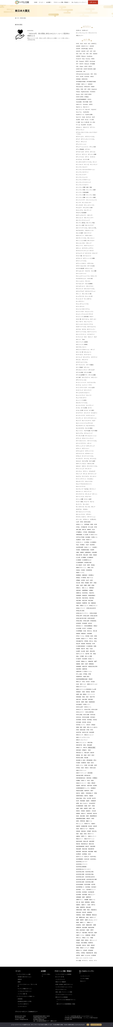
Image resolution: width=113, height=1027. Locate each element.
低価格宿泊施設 (85, 549)
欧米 (93, 755)
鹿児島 (78, 955)
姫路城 (78, 633)
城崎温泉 (93, 603)
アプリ (87, 151)
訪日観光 (85, 892)
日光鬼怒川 (79, 704)
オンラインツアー (89, 217)
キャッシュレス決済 (81, 240)
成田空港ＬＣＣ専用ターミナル (84, 671)
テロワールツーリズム (82, 362)
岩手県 (87, 653)
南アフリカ (90, 577)
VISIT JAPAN (88, 94)
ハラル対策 (84, 407)
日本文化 (79, 717)
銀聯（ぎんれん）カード (91, 920)
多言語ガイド (80, 625)
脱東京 (93, 823)
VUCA (89, 99)
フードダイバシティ (81, 440)
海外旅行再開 (80, 775)
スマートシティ (91, 329)
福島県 (86, 808)
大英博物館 (79, 631)
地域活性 (85, 595)
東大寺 (85, 747)
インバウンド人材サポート (23, 1003)
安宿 (92, 636)
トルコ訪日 (92, 387)
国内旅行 (92, 587)
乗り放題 (79, 529)
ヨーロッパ (93, 489)
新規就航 (79, 696)
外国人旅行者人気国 (81, 618)
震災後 (93, 935)
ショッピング (80, 298)
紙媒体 (78, 813)
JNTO (90, 66)
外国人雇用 (86, 620)
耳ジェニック (80, 823)
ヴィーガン (79, 519)
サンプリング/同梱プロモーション (25, 988)
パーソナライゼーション (91, 418)
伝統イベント (88, 547)
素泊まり (84, 813)
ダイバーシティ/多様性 (82, 342)
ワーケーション (92, 516)
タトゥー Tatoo (81, 339)
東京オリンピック (89, 734)
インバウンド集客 (91, 197)
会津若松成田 (80, 547)
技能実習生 (79, 676)
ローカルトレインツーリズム (84, 511)
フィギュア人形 (80, 435)
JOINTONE (79, 71)
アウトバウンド (80, 129)
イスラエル (79, 159)
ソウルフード (91, 334)
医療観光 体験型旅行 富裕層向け (85, 575)
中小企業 (91, 527)
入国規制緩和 (80, 562)
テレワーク (85, 359)
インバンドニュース (92, 200)
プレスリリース (93, 32)
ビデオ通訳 (94, 430)
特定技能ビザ (90, 793)
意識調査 (79, 666)
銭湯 (78, 922)
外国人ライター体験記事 (61, 981)
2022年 (78, 51)
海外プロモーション (81, 770)
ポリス (84, 466)
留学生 (86, 795)
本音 (92, 729)
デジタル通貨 (92, 375)
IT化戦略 (93, 63)
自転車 (95, 826)
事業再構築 (79, 534)
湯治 (89, 783)
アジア (78, 139)
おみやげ (94, 109)
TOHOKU (93, 91)
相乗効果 (93, 800)
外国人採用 (86, 615)
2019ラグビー (85, 46)
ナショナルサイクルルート (83, 392)
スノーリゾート (88, 321)
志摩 (86, 664)
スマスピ (79, 329)
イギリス (93, 156)
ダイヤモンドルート (81, 347)
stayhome (94, 89)
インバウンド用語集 (84, 978)
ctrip (84, 58)
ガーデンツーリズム (81, 238)
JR (84, 71)
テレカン (79, 359)
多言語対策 (20, 998)
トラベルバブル (92, 382)
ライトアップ (88, 491)
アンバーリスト (80, 156)
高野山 (78, 952)
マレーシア (79, 473)
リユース (87, 501)
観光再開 (92, 841)
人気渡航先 (93, 542)
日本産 (84, 719)
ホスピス (79, 461)
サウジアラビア (80, 291)
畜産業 (91, 795)
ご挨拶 (78, 122)
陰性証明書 (91, 927)
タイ (86, 337)
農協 (78, 907)
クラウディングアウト (88, 248)
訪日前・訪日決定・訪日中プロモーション (64, 984)
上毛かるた (93, 519)
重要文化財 (82, 917)
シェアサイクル (80, 296)
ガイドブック (88, 233)
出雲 (85, 565)
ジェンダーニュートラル (83, 303)
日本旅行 (93, 717)
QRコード (84, 84)
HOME (35, 2)
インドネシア (80, 164)
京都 (84, 539)
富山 (96, 641)
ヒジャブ (79, 420)
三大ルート (86, 519)
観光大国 (91, 843)
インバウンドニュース (82, 32)
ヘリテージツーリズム (88, 456)
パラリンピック (91, 415)
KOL (96, 74)
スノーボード (80, 321)
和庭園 (87, 582)
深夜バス (84, 780)
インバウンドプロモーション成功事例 (63, 974)
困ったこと (85, 587)
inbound (87, 63)
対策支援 (89, 643)
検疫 (85, 755)
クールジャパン (87, 255)
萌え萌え (95, 831)
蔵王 (78, 833)
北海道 (83, 570)
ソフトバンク (80, 337)
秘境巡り (89, 811)
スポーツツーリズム (81, 326)
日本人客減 (79, 714)
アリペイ (85, 154)
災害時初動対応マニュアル (83, 788)
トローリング (80, 390)
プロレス (79, 456)
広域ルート (91, 658)
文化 (84, 681)
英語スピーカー (84, 828)
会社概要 (43, 971)
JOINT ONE (79, 69)
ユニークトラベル (81, 486)
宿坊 (96, 638)
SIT (86, 89)
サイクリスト (90, 286)
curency (88, 58)
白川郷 (89, 798)
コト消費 (94, 271)
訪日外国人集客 (80, 882)
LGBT (82, 76)
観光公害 (86, 841)
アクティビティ (80, 136)
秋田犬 (78, 811)
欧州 (89, 755)
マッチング (88, 468)
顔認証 (78, 942)
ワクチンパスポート (81, 516)
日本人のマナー (80, 712)
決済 (92, 762)
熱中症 (78, 793)
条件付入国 (85, 732)
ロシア (93, 506)
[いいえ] (111, 1024)
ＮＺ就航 (79, 960)
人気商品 (87, 542)
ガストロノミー (80, 235)
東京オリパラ (80, 734)
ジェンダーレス (80, 306)
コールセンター (80, 283)
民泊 (95, 760)
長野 (84, 925)
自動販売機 (84, 826)
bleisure (84, 56)
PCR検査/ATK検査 (81, 81)
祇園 (86, 805)
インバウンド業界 (91, 189)
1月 (89, 43)
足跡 (89, 904)
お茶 (83, 119)
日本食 (89, 722)
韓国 (83, 940)
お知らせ (79, 30)
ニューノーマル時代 (81, 400)
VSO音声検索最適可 (81, 99)
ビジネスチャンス (81, 425)
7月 (84, 53)
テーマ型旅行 (80, 367)
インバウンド (94, 164)
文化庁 (88, 681)
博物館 (78, 580)
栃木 (90, 750)
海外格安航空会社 (81, 778)
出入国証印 (79, 565)
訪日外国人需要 (89, 882)
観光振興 (79, 849)
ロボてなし (79, 509)
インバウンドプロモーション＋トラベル (64, 986)
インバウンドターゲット (83, 172)
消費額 (78, 780)
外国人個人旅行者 (91, 608)
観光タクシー (80, 838)
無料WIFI (87, 790)
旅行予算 (92, 696)
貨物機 (86, 899)
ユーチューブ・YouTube (83, 489)
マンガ (85, 473)
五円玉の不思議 (80, 537)
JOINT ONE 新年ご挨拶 (90, 69)
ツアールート (88, 354)
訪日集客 (79, 894)
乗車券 (89, 529)
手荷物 (85, 674)
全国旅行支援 (88, 562)
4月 (95, 51)
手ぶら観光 (79, 674)
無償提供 (93, 788)
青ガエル (79, 937)
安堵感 (87, 636)
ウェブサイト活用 (88, 207)
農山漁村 (89, 907)
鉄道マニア (93, 917)
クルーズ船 (79, 255)
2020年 (78, 48)
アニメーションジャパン (83, 146)
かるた (87, 119)
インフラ (79, 202)
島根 (95, 653)
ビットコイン (80, 430)
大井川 (84, 628)
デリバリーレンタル (81, 380)
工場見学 (79, 658)
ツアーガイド (80, 354)
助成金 (93, 565)
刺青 (89, 565)
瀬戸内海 (90, 785)
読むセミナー (80, 35)
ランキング (88, 494)
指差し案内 (86, 676)
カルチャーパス (89, 230)
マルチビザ (92, 471)
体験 (78, 552)
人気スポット (80, 542)
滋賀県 (78, 785)
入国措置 (79, 560)
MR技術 (79, 79)
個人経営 (86, 555)
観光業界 (79, 851)
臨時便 (78, 826)
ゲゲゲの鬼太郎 (80, 268)
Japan (81, 66)
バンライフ (87, 412)
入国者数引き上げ (87, 560)
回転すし (79, 587)
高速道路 (91, 950)
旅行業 (78, 702)
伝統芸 (78, 549)
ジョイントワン (89, 311)
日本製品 (90, 719)
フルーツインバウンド (88, 438)
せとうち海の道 (85, 122)
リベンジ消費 (80, 499)
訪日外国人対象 (89, 874)
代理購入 (83, 544)
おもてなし (79, 112)
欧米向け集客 (80, 757)
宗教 (96, 636)
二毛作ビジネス (93, 534)
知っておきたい (84, 803)
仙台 (78, 544)
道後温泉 (90, 912)
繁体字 (88, 818)
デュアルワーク (86, 377)
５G (78, 958)
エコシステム (80, 210)
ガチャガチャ (89, 235)
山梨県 (78, 651)
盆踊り (88, 800)
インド (95, 162)
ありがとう (86, 107)
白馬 (78, 800)
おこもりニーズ (80, 109)
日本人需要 (86, 714)
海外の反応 (93, 767)
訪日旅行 (94, 887)
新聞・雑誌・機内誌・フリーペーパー (86, 694)
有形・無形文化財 (81, 729)
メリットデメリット (81, 478)
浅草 (96, 765)
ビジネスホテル (91, 425)
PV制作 (78, 84)
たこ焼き (93, 122)
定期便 (78, 638)
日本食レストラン (81, 724)
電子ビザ (79, 932)
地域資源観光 (92, 595)
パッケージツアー (81, 415)
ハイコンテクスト (81, 405)
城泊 (78, 605)
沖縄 (86, 765)
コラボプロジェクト (81, 278)
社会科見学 (92, 803)
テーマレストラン (81, 364)
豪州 (84, 897)
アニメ (78, 141)
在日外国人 (85, 593)
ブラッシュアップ (81, 446)
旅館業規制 (92, 702)
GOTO (81, 63)
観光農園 (91, 851)
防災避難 (85, 927)
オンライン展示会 (81, 222)
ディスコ (87, 367)
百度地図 (83, 800)
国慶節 (91, 590)
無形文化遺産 (80, 790)
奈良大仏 (90, 631)
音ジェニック (93, 940)
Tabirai (78, 91)
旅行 (88, 696)
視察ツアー (84, 836)
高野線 (83, 952)
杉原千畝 (79, 732)
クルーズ (95, 253)
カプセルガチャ (80, 230)
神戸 (90, 805)
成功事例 (79, 669)
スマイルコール (92, 326)
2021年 (91, 48)
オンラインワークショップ (83, 220)
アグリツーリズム (90, 136)
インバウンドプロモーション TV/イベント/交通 (27, 985)
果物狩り (85, 750)
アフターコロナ (80, 151)
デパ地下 (79, 377)
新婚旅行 (79, 691)
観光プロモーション (90, 838)
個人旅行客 (79, 555)
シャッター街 (89, 296)
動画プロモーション (81, 567)
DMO (93, 58)
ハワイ (90, 407)
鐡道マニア (90, 922)
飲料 (89, 945)
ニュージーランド (81, 395)
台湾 (88, 580)
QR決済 (90, 84)
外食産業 (85, 623)
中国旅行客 (84, 527)
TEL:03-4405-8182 (19, 1017)
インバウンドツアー (81, 174)
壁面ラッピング (84, 605)
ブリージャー (86, 448)
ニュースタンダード (81, 397)
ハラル (78, 407)
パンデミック (80, 418)
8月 (88, 53)
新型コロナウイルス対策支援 (61, 997)
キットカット (91, 238)
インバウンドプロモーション (84, 179)
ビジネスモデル (80, 428)
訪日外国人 (93, 859)
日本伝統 (93, 714)
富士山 (91, 641)
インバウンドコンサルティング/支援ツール (25, 996)
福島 (82, 808)
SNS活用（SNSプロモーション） (25, 976)
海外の (87, 767)
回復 (93, 585)
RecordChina (80, 86)
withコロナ (79, 104)
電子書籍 (85, 932)
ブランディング (91, 446)
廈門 (96, 661)
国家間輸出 (85, 590)
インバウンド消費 (81, 194)
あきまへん (79, 107)
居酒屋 (78, 648)
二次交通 (86, 534)
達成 (84, 914)
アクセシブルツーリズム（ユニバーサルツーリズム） (86, 133)
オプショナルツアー (81, 215)
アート (87, 156)
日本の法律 (94, 709)
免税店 (95, 555)
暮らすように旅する (92, 727)
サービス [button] (41, 2)
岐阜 (88, 651)
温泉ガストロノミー (81, 783)
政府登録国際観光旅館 (82, 679)
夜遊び (95, 625)
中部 (96, 527)
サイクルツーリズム (90, 288)
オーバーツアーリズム (82, 228)
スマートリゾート (92, 331)
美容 (93, 818)
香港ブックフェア (85, 947)
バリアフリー (80, 412)
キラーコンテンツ (89, 245)
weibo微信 (79, 101)
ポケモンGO (91, 463)
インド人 (87, 164)
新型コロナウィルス (92, 684)
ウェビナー (79, 207)
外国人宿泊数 (93, 613)
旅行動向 (91, 699)
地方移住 (92, 598)
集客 (88, 930)
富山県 (78, 643)
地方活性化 (85, 598)
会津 (88, 544)
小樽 (94, 643)
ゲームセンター (80, 271)
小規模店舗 (89, 646)
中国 (96, 524)
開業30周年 (89, 925)
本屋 (88, 729)
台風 (91, 580)
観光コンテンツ (92, 836)
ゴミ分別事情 (89, 283)
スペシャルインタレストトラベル (85, 324)
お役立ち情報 (89, 114)
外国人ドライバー (81, 608)
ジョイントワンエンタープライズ (85, 314)
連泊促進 (79, 912)
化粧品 (78, 570)
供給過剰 (95, 552)
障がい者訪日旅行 (81, 930)
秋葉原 (83, 811)
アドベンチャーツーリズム (88, 139)
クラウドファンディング (83, 250)
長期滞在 (79, 925)
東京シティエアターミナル (83, 737)
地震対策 (85, 603)
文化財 (93, 681)
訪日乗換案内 (80, 859)
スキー (91, 316)
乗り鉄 (84, 529)
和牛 (91, 582)
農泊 (89, 909)
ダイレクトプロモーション (83, 349)
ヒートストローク (87, 420)
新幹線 (88, 691)
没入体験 (91, 765)
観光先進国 (79, 841)
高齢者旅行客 (90, 952)
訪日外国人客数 (80, 874)
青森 (92, 937)
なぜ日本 (84, 124)
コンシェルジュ (80, 281)
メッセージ (93, 476)
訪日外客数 (87, 884)
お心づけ (79, 117)
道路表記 (79, 914)
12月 (86, 43)
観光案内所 (91, 849)
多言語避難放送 (88, 625)
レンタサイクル (80, 506)
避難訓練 (89, 914)
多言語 (90, 623)
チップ (93, 349)
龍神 (83, 955)
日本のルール (80, 709)
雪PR (92, 930)
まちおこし (79, 127)
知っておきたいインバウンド (86, 971)
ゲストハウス (89, 268)
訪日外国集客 (80, 884)
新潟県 (93, 691)
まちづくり (86, 127)
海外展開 (90, 773)
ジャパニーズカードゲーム (83, 309)
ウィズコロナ (80, 205)
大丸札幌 (79, 628)
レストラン (79, 504)
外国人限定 (79, 620)
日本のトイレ (88, 707)
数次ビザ (79, 681)
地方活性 (79, 598)
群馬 (78, 821)
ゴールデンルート (81, 286)
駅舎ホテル (79, 950)
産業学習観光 (80, 795)
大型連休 (90, 628)
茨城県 (89, 831)
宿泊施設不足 (80, 641)
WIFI (91, 101)
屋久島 (83, 648)
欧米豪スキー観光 (81, 760)
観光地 (78, 843)
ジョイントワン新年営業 (83, 316)
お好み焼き (86, 112)
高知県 (85, 950)
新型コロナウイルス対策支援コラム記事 (86, 689)
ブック (89, 443)
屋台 (88, 648)
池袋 (89, 762)
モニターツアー (80, 481)
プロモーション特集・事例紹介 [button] (61, 2)
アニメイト (84, 141)
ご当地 (92, 119)
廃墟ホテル (84, 661)
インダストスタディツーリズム (84, 162)
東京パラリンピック (81, 742)
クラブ (91, 250)
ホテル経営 (92, 461)
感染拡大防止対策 (93, 666)
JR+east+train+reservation (83, 74)
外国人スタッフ (93, 605)
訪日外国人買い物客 (92, 879)
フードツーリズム (92, 440)
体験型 (82, 552)
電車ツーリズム (80, 935)
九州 (94, 529)
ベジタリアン (80, 458)
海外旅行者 (87, 775)
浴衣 (83, 767)
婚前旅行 (84, 633)
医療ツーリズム (80, 572)
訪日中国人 (93, 856)
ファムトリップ (88, 433)
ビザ (94, 420)
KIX (92, 74)
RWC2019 (87, 86)
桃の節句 (87, 752)
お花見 (78, 119)
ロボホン (86, 509)
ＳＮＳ (91, 960)
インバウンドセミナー (82, 167)
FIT (77, 63)
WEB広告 (20, 979)
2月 (88, 51)
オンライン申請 (91, 222)
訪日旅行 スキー (81, 889)
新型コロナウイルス (81, 686)
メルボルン (90, 478)
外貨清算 (79, 623)
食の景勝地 (84, 942)
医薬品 (78, 577)
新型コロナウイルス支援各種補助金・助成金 (66, 1003)
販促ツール (92, 899)
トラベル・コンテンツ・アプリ (84, 385)
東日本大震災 (92, 747)
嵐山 (78, 656)
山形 (91, 648)
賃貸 (83, 902)
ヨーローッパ (80, 491)
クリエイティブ (80, 253)
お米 (94, 117)
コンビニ (88, 281)
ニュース (89, 395)
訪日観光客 (91, 892)
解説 (96, 851)
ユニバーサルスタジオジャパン (84, 484)
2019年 (92, 46)
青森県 (78, 940)
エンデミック (88, 210)
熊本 (92, 790)
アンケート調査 (92, 154)
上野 (78, 522)
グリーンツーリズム (81, 260)
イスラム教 (86, 159)
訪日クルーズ (80, 856)
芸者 (78, 828)
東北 (85, 745)
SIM (82, 89)
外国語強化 (93, 620)
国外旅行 (79, 590)
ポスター (79, 466)
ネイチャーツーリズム (82, 402)
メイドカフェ (86, 476)
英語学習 (92, 828)
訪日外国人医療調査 (81, 866)
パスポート (94, 412)
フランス (79, 438)
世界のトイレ (80, 524)
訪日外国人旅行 (80, 876)
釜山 (88, 917)
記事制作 (79, 854)
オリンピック (80, 217)
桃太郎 (92, 752)
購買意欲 (87, 902)
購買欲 (93, 902)
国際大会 (79, 593)
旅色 (84, 696)
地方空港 (85, 600)
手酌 (90, 674)
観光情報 (93, 846)
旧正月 (88, 724)
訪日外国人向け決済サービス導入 (25, 1001)
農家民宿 (83, 907)
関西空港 (79, 927)
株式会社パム (80, 752)
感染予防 (85, 666)
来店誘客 (92, 732)
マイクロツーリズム (92, 466)
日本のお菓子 (80, 707)
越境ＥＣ (84, 904)
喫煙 (89, 585)
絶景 (88, 816)
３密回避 (93, 955)
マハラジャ (79, 471)
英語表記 (84, 831)
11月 (82, 43)
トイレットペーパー (81, 382)
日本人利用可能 (89, 712)
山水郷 (83, 651)
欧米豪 (86, 757)
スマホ (84, 329)
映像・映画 (79, 727)
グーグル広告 (91, 265)
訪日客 (93, 884)
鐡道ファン (83, 922)
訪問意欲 (85, 854)
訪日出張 (87, 859)
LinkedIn (87, 76)
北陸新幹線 (89, 570)
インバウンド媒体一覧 (22, 993)
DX (77, 61)
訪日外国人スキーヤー (82, 861)
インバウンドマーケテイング (84, 182)
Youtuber (86, 104)
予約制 (85, 532)
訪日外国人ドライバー (82, 864)
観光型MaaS (85, 843)
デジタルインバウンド (82, 369)
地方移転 (79, 600)
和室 (83, 582)
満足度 (93, 783)
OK (88, 1024)
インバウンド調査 (81, 197)
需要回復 (88, 935)
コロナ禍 (90, 278)
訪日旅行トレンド (91, 889)
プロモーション (89, 453)
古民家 (83, 580)
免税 (91, 555)
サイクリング (80, 288)
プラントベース (89, 451)
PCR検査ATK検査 (91, 81)
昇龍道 (93, 724)
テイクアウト (87, 357)
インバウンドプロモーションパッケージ (64, 994)
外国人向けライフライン (83, 613)
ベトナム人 (93, 458)
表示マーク (91, 833)
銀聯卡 (82, 920)
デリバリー (94, 377)
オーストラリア (89, 225)
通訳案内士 (94, 909)
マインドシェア (80, 468)
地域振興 (79, 595)
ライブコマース (80, 494)
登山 (85, 798)
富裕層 (83, 643)
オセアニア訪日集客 (81, 212)
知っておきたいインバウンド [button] (79, 2)
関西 (95, 925)
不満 (82, 522)
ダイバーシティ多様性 (82, 344)
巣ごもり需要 (88, 656)
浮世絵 (78, 767)
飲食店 (93, 945)
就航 (95, 646)
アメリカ (93, 151)
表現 (85, 833)
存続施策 (90, 633)
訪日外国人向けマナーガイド (84, 869)
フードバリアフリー (81, 443)
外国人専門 (79, 615)
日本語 (95, 719)
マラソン (86, 471)
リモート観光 (80, 501)
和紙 (95, 582)
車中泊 (93, 904)
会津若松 (92, 544)
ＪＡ (81, 958)
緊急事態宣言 (93, 816)
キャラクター (91, 240)
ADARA (95, 53)
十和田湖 (84, 577)
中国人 (78, 527)
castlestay (89, 56)
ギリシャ (79, 248)
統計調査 (83, 816)
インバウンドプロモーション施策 (23, 974)
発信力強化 (79, 798)
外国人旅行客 (94, 615)
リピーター (88, 496)
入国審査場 (90, 557)
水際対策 (84, 762)
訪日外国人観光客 (81, 879)
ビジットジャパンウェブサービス (85, 423)
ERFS (87, 61)
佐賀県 (92, 549)
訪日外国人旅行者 (90, 876)
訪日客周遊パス (80, 887)
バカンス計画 (80, 410)
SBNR (92, 86)
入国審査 (84, 557)
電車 (96, 932)
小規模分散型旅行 (81, 646)
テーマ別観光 (90, 364)
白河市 (94, 798)
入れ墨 (78, 557)
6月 (81, 53)
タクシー (91, 337)
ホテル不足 (85, 461)
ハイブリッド (90, 405)
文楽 (78, 684)
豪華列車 (89, 897)
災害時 (95, 785)
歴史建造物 (89, 760)
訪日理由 (79, 892)
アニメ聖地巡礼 (80, 149)
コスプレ (88, 271)
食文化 (84, 945)
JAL (78, 66)
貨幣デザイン (80, 899)
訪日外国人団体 (80, 871)
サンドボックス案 (87, 293)
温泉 (92, 780)
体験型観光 (88, 552)
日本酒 (84, 722)
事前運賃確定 (92, 532)
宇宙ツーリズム (80, 636)
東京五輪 (90, 742)
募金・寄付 (90, 567)
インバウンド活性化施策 (83, 192)
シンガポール (88, 298)
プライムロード (80, 451)
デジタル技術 (80, 372)
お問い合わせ (93, 2)
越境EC (78, 904)
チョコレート (88, 352)
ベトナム (87, 458)
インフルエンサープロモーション (25, 991)
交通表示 (79, 539)
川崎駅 (82, 656)
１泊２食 (87, 955)
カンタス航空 (80, 233)
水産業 (78, 762)
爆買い (83, 793)
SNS (89, 89)
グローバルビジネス (81, 265)
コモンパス (94, 276)
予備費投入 (79, 532)
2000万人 (94, 43)
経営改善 (90, 813)
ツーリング (79, 357)
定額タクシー (85, 638)
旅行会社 (79, 699)
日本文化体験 (86, 717)
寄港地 (86, 641)
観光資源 (85, 851)
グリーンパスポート (81, 263)
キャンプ (89, 243)
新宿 (84, 691)
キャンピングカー (81, 243)
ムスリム (79, 476)
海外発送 (89, 778)
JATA (86, 66)
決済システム (80, 765)
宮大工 (91, 638)
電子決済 (91, 932)
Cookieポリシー (33, 1011)
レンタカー (86, 504)
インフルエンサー (87, 202)
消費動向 (95, 778)
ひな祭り (90, 124)
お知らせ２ (85, 30)
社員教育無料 (80, 805)
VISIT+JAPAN (80, 96)
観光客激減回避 (80, 846)
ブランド (79, 448)
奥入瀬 (95, 631)
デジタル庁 (92, 369)
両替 (92, 524)
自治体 (90, 826)
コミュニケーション (81, 273)
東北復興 (90, 745)
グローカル (90, 263)
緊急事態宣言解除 (81, 818)
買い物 (78, 902)
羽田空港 (83, 821)
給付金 (95, 813)
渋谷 (89, 780)
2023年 (83, 51)
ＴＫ (96, 960)
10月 (78, 43)
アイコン (93, 127)
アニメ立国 (93, 146)
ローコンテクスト (81, 514)
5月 (77, 53)
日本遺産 (79, 722)
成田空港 (85, 669)
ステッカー (93, 319)
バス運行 (92, 410)
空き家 (94, 811)
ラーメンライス (80, 496)
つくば (78, 124)
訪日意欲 (88, 887)
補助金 (78, 836)
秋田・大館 (92, 808)
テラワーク (94, 357)
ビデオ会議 (87, 430)
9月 (91, 53)
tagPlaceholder (85, 91)
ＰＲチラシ (85, 960)
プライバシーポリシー (21, 1011)
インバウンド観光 (91, 194)
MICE (92, 76)
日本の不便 (87, 709)
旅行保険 (85, 699)
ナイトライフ (88, 390)
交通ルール (94, 537)
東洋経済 (79, 750)
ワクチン (89, 514)
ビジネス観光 (89, 428)
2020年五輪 (85, 48)
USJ (82, 94)
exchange (92, 61)
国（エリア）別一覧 (60, 976)
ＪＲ (91, 958)
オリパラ (90, 215)
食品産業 (79, 945)
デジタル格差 (88, 372)
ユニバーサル (89, 481)
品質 (82, 585)
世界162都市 (87, 522)
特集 (96, 793)
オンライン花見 (80, 225)
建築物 (78, 664)
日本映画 (79, 719)
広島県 (78, 661)
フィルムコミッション (91, 435)
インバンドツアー (81, 200)
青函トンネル (86, 937)
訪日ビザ (87, 856)
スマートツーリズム (81, 331)
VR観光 (87, 96)
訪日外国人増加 (89, 871)
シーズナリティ (80, 301)
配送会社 (95, 914)
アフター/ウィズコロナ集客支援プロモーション (66, 1000)
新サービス (83, 684)
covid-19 (79, 58)
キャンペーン (80, 245)
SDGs (78, 89)
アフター (88, 149)
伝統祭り (95, 547)
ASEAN (78, 56)
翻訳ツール (89, 821)
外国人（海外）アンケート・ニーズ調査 (64, 992)
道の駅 (84, 912)
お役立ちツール (80, 114)
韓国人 (87, 940)
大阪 (85, 631)
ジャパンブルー (80, 311)
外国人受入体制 (80, 610)
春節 (85, 727)
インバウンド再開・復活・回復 (84, 187)
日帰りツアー (87, 704)
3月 (91, 51)
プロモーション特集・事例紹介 (63, 971)
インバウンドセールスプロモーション (86, 169)
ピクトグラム (80, 433)
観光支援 (85, 849)
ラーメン (95, 494)
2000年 (78, 46)
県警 (78, 803)
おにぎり (88, 109)
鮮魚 (96, 952)
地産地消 (79, 603)
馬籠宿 (92, 947)
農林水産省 (79, 909)
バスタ (86, 410)
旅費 (83, 702)
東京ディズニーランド (82, 740)
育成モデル (87, 823)
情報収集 (91, 664)
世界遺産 (87, 524)
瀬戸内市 (84, 785)
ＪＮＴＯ (86, 958)
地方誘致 (91, 600)
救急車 (90, 679)
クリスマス (88, 253)
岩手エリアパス (80, 653)
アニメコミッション (81, 144)
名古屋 (78, 582)
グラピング (79, 258)
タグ (96, 337)
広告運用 (85, 658)
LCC (78, 76)
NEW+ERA (84, 79)
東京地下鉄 (79, 745)
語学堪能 (85, 894)
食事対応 (91, 942)
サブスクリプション (91, 291)
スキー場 (79, 319)
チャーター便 (80, 352)
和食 (78, 585)
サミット (79, 293)
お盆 (84, 117)
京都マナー (89, 539)
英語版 (78, 831)
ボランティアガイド (81, 463)
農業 (85, 909)
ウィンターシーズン (90, 205)
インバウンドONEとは (46, 975)
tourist (78, 94)
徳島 (83, 664)
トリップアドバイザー (82, 387)
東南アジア (79, 747)
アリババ (79, 154)
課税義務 (79, 897)
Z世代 (91, 104)
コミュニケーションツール (83, 276)
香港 (78, 947)
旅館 (86, 702)
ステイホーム (86, 319)
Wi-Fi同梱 (85, 101)
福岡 (78, 808)
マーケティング (92, 473)
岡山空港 (92, 651)
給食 (78, 816)
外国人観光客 (91, 618)
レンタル (88, 506)
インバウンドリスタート (83, 184)
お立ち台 (89, 117)
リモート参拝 (88, 499)
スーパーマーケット (81, 334)
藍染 (82, 833)
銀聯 (78, 920)
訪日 (90, 854)
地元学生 (92, 593)
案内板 (78, 755)
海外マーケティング (81, 773)
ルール (92, 501)
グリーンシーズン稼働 (89, 258)
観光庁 (87, 846)
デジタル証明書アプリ (82, 375)
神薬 (94, 805)
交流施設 (88, 537)
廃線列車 (91, 661)
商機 (85, 585)
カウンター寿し (93, 228)
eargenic (82, 61)
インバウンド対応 (81, 189)
